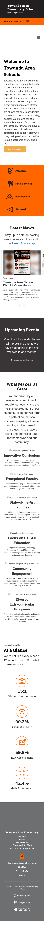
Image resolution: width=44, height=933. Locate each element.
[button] (12, 21)
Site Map (22, 867)
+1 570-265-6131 (25, 848)
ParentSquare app (24, 243)
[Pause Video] (38, 38)
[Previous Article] (19, 305)
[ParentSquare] (22, 895)
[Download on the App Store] (22, 909)
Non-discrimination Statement (22, 863)
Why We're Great (14, 149)
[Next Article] (25, 305)
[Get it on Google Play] (22, 902)
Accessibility (22, 871)
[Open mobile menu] (39, 21)
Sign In (22, 875)
